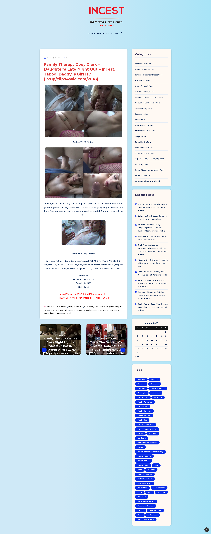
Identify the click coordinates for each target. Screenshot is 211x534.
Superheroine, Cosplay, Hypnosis (149, 159)
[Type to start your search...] (121, 34)
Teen (140, 515)
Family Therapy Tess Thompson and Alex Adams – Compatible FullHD (152, 207)
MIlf (156, 465)
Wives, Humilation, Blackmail (147, 181)
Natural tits (142, 488)
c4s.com (141, 388)
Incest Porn (140, 119)
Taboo (58, 313)
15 (161, 340)
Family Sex (142, 420)
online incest (159, 488)
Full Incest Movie (142, 80)
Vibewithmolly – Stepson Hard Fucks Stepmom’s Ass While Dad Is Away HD (152, 283)
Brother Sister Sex (143, 63)
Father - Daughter (77, 310)
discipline (119, 307)
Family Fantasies (145, 402)
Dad (86, 307)
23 (166, 344)
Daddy (91, 307)
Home (91, 33)
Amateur (141, 379)
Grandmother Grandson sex (147, 103)
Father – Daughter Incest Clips (149, 75)
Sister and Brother (146, 506)
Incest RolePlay (144, 456)
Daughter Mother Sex (144, 69)
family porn (143, 406)
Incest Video (143, 465)
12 (147, 340)
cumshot (79, 307)
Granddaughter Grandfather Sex (150, 97)
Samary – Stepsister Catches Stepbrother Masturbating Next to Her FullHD (152, 295)
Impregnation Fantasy (147, 443)
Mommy (151, 470)
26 (147, 348)
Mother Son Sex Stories (145, 131)
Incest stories (143, 461)
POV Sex (109, 310)
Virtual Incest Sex (143, 175)
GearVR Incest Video (144, 86)
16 (166, 340)
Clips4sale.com (157, 388)
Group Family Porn (143, 108)
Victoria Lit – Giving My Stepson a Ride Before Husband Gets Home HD (153, 263)
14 (157, 340)
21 (156, 344)
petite (102, 310)
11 (142, 340)
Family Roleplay (144, 411)
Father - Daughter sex (147, 429)
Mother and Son (145, 483)
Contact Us (112, 33)
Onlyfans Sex (141, 136)
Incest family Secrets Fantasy (150, 452)
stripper (51, 313)
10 (138, 340)
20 (152, 344)
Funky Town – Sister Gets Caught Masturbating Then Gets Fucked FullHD (153, 307)
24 (137, 348)
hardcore (142, 438)
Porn (140, 492)
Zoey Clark (66, 313)
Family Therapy (56, 310)
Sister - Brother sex (146, 501)
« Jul (137, 356)
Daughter (110, 307)
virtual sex (152, 515)
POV (150, 492)
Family (46, 310)
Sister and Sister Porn (144, 153)
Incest (96, 310)
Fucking (89, 310)
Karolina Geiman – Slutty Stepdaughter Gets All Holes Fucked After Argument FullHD (151, 227)
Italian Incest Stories (144, 125)
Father (66, 310)
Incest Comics (141, 114)
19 (147, 344)
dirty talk (158, 397)
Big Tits (154, 379)
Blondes (64, 307)
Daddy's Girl (100, 307)
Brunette (154, 384)
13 (152, 340)
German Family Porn (144, 91)
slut (45, 313)
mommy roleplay (145, 474)
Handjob (153, 434)
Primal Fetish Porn (143, 142)
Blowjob (71, 307)
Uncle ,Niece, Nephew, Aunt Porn (149, 170)
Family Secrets (144, 415)
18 (142, 344)
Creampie (142, 393)
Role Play (142, 497)
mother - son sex (145, 479)
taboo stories (155, 510)
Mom (140, 470)
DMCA (100, 33)
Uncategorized (141, 164)
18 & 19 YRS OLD (53, 307)
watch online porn (146, 519)
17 (137, 344)
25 (142, 348)
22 (161, 344)
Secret (117, 310)
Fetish (140, 434)
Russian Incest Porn (144, 147)
